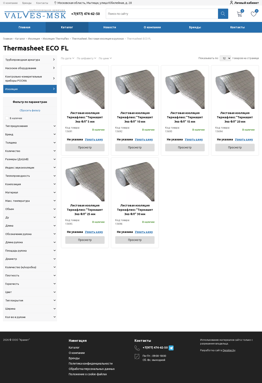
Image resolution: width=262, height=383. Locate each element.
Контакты (42, 3)
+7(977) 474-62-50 (155, 347)
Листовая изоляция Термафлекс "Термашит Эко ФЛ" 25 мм (85, 210)
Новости (109, 27)
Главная (24, 27)
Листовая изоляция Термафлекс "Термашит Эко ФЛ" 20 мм (235, 117)
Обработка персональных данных (92, 368)
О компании (10, 3)
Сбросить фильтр (30, 110)
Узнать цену (94, 139)
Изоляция (11, 89)
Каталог (67, 27)
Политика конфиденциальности (91, 363)
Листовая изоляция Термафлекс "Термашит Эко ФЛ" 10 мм (135, 117)
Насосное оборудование (20, 68)
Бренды (27, 3)
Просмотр (85, 147)
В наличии (16, 118)
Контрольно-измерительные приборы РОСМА (23, 78)
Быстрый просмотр (85, 89)
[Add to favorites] (102, 72)
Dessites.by (229, 350)
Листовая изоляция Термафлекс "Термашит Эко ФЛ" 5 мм (85, 117)
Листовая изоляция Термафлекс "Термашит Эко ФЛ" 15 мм (185, 117)
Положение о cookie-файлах (88, 374)
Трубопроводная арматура (22, 59)
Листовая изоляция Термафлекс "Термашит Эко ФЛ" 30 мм (135, 210)
